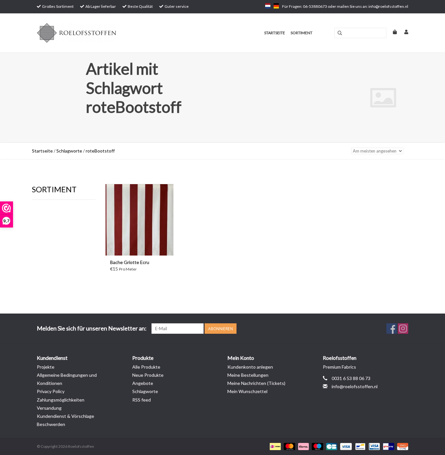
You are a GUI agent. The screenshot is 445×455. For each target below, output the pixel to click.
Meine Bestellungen (247, 375)
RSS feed (141, 400)
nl (267, 5)
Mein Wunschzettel (247, 391)
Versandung (49, 408)
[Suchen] (339, 33)
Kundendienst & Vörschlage (65, 416)
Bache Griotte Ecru (129, 262)
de (276, 5)
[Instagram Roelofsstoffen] (403, 328)
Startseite (274, 32)
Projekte (45, 367)
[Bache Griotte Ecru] (139, 220)
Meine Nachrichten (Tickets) (256, 383)
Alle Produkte (146, 367)
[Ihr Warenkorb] (392, 32)
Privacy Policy (51, 391)
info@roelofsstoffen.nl (355, 386)
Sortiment (301, 32)
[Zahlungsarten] (274, 446)
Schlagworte (69, 151)
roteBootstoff (100, 151)
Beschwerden (51, 424)
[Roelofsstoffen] (102, 33)
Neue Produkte (148, 375)
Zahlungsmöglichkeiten (60, 400)
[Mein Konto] (403, 32)
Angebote (142, 383)
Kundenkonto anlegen (250, 367)
